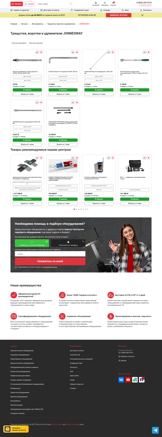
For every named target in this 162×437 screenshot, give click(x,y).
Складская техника (17, 413)
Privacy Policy (56, 424)
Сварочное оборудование (19, 392)
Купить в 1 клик (27, 94)
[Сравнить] (37, 52)
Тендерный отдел (76, 363)
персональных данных (50, 267)
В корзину (27, 90)
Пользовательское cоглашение (81, 359)
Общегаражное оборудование (21, 359)
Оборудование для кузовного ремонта (24, 367)
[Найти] (71, 4)
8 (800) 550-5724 (144, 3)
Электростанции (16, 405)
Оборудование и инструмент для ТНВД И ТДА (26, 409)
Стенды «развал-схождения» (20, 380)
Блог (71, 371)
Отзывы (73, 388)
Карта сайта (74, 376)
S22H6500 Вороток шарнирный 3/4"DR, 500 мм (26, 122)
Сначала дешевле (19, 43)
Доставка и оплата (77, 350)
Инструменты (15, 401)
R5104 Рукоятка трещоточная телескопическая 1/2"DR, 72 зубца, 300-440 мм (133, 73)
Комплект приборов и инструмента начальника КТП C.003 (95, 178)
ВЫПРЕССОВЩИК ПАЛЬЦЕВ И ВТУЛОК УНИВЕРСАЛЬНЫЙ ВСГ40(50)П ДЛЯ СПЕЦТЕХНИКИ (61, 179)
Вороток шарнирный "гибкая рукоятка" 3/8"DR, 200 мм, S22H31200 (25, 72)
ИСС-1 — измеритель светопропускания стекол (132, 178)
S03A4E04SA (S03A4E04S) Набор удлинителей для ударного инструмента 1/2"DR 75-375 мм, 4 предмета (63, 123)
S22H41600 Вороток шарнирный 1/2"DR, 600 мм (98, 72)
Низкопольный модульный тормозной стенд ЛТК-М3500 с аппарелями (27, 178)
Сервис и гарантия (76, 384)
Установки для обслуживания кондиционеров (27, 384)
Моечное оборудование (19, 397)
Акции (72, 380)
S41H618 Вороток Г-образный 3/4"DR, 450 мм (63, 71)
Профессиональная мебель (20, 376)
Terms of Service (72, 424)
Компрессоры (15, 388)
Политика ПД (75, 355)
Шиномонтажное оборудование (22, 350)
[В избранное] (41, 52)
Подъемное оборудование (19, 355)
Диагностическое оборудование (22, 363)
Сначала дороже (36, 43)
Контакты (73, 367)
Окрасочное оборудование (20, 371)
